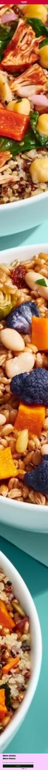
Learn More (24, 766)
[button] (21, 768)
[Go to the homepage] (24, 2)
